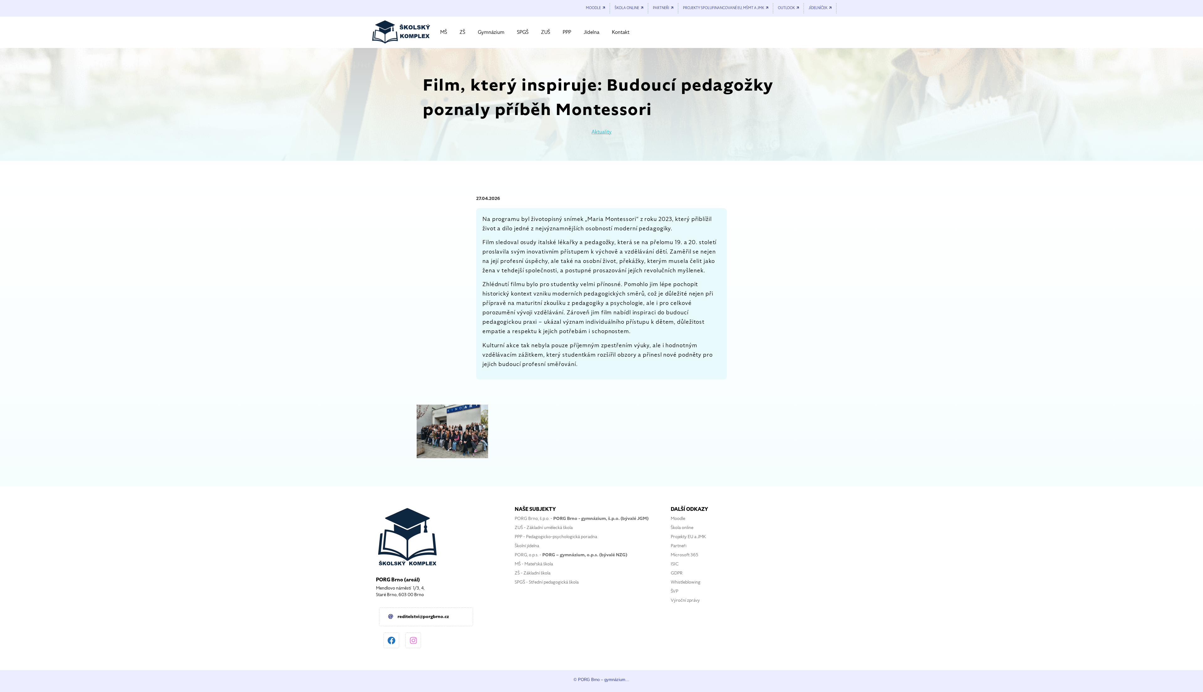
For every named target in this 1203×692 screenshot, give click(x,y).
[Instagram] (413, 640)
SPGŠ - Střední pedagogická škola (547, 582)
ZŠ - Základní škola (532, 573)
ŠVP (674, 591)
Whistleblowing (685, 582)
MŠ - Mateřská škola (534, 564)
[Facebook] (391, 640)
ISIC (675, 564)
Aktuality (601, 131)
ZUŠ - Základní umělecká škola (544, 528)
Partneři (678, 546)
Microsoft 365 (684, 555)
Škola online (682, 528)
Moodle (678, 519)
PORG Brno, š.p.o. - (581, 519)
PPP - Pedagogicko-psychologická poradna (556, 537)
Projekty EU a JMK (688, 537)
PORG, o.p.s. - (571, 555)
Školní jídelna (527, 546)
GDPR (677, 573)
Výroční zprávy (685, 600)
